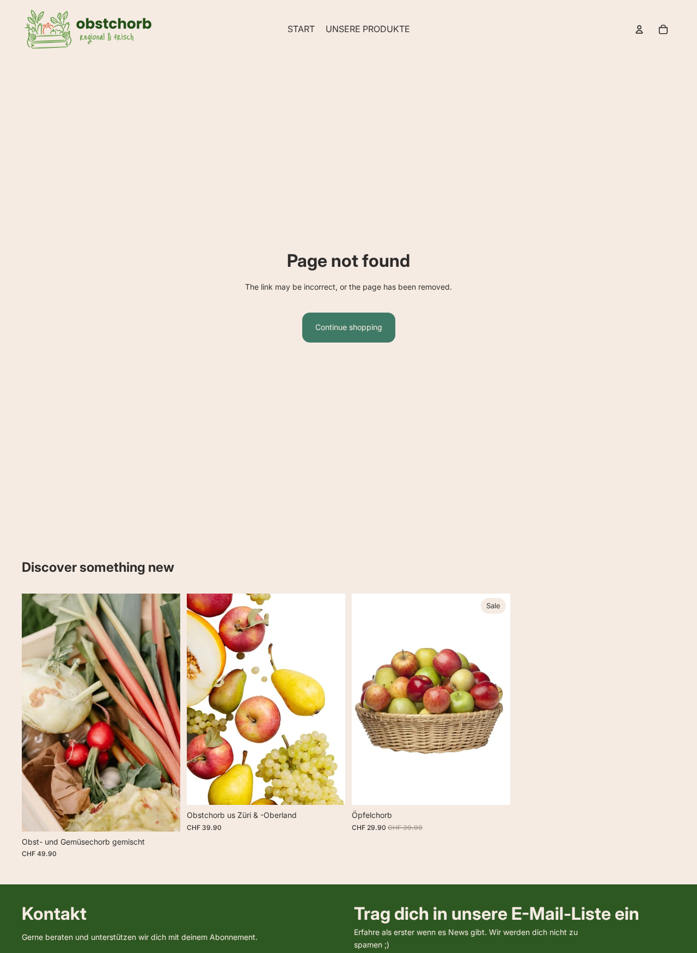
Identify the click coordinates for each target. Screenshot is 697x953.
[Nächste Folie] (164, 713)
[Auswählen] (163, 814)
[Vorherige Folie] (38, 713)
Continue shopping (348, 327)
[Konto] (639, 29)
